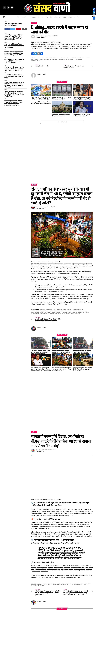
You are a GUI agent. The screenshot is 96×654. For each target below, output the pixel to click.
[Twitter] (94, 12)
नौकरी (78, 17)
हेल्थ (60, 17)
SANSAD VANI (40, 208)
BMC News (69, 309)
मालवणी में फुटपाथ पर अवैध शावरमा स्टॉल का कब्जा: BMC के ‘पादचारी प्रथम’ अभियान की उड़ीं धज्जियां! (14, 61)
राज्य (28, 17)
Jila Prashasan (44, 59)
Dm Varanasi (35, 59)
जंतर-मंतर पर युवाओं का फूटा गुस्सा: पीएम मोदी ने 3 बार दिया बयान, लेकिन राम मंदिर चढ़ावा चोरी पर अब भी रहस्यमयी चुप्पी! (14, 68)
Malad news (47, 312)
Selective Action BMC (74, 313)
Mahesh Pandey (41, 37)
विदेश (39, 17)
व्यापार (43, 17)
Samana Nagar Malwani (38, 585)
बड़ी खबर (18, 17)
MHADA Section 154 (66, 584)
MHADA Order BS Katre (54, 584)
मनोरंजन (55, 17)
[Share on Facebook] (7, 29)
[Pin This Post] (18, 29)
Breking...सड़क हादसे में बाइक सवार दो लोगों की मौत (13, 24)
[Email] (94, 15)
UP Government (70, 59)
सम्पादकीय (34, 17)
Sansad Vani (54, 313)
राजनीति (24, 17)
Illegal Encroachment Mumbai (79, 311)
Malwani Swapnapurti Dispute (40, 584)
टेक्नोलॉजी (70, 17)
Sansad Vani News (63, 313)
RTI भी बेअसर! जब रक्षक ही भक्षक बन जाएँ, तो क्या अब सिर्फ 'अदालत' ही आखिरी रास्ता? (14, 76)
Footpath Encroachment (63, 311)
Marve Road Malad (57, 312)
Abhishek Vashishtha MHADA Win (49, 583)
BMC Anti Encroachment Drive (48, 309)
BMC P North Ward (78, 309)
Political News (53, 59)
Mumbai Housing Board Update (80, 584)
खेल (51, 17)
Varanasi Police (36, 60)
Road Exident (61, 59)
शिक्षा (47, 17)
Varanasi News (79, 59)
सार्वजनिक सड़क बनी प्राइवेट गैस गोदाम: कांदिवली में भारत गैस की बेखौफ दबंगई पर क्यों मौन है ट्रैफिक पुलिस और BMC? (13, 53)
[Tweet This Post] (13, 29)
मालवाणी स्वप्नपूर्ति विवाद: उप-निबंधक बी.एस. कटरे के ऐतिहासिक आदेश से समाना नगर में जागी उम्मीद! (14, 45)
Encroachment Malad (49, 311)
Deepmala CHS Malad (37, 311)
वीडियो (64, 17)
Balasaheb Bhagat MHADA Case (67, 583)
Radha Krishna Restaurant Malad (40, 313)
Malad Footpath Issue (37, 312)
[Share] (94, 18)
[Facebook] (94, 9)
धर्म (74, 17)
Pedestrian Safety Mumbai (82, 312)
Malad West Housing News (83, 583)
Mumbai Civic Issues (68, 312)
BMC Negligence (62, 309)
